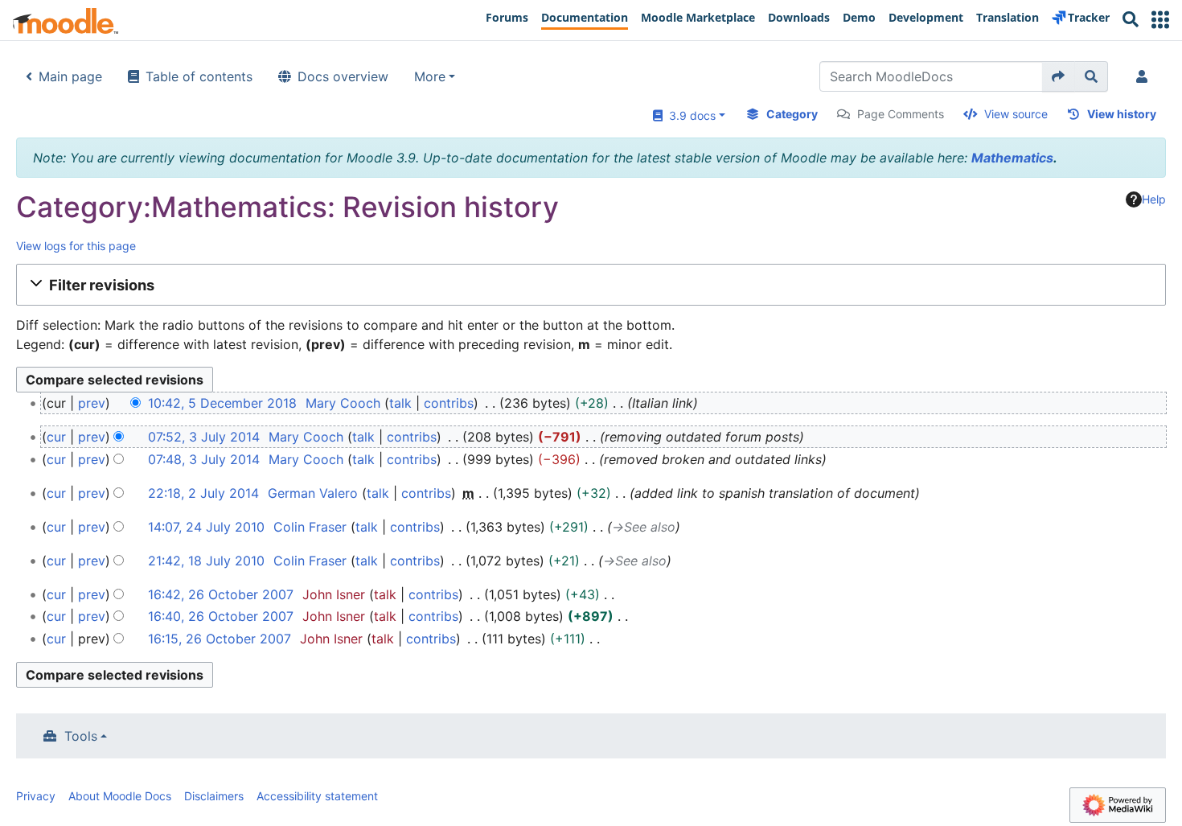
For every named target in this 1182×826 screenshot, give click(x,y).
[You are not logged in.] (1145, 76)
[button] (1160, 19)
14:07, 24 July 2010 (206, 527)
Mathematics (1012, 158)
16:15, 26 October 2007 (219, 639)
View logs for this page (76, 246)
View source (1016, 114)
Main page (70, 76)
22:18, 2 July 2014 (203, 493)
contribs (449, 403)
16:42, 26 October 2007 (220, 594)
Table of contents (199, 76)
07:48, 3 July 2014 (204, 459)
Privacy (35, 796)
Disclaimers (214, 796)
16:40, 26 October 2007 (220, 616)
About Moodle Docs (119, 796)
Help (1154, 199)
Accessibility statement (317, 796)
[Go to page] (1058, 76)
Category (792, 114)
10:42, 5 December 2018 (222, 403)
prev (91, 403)
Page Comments (900, 114)
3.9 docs (689, 115)
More (429, 76)
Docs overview (343, 76)
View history (1121, 114)
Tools (80, 736)
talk (400, 403)
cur (56, 437)
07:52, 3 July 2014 (204, 437)
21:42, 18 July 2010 (206, 561)
